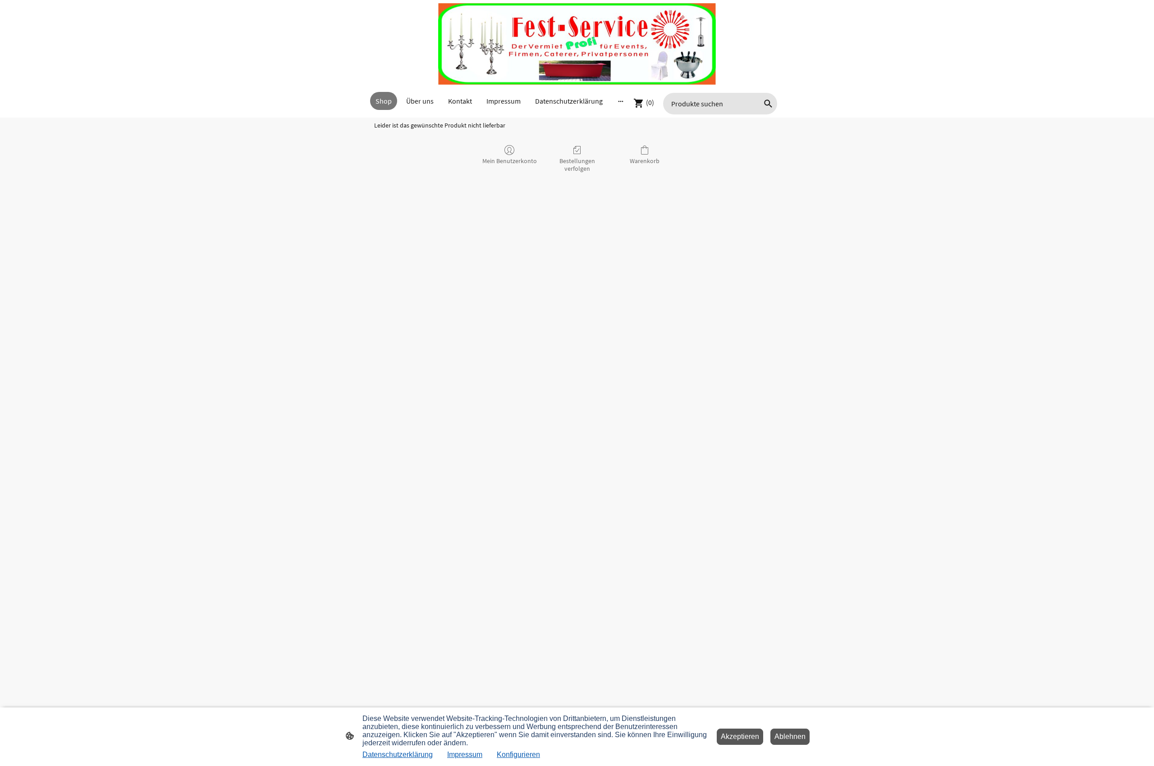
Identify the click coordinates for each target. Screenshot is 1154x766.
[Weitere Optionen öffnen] (621, 100)
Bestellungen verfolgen (577, 165)
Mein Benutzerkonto (509, 161)
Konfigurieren (518, 754)
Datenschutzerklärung (397, 754)
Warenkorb (644, 161)
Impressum (464, 754)
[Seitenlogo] (577, 44)
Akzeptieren (740, 736)
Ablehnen (790, 736)
